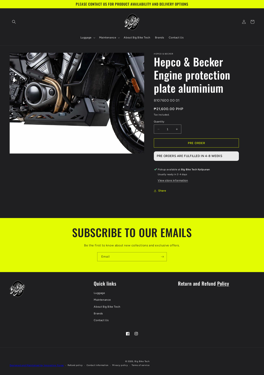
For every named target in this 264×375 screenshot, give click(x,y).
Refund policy (75, 365)
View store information (173, 180)
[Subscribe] (162, 256)
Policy (223, 283)
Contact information (97, 365)
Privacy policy (120, 365)
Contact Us (101, 320)
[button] (14, 22)
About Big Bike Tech (107, 306)
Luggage (99, 293)
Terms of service (140, 365)
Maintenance (102, 299)
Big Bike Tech (142, 361)
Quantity (159, 121)
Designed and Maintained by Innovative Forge (37, 365)
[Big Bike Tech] (17, 289)
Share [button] (162, 190)
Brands (98, 313)
